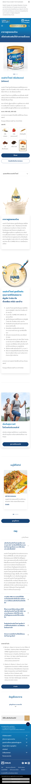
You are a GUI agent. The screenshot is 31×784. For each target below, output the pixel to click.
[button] (29, 26)
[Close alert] (29, 2)
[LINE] (29, 763)
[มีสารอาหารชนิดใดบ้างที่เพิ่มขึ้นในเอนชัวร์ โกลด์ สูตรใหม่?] (28, 635)
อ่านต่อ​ (7, 504)
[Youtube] (26, 763)
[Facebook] (23, 763)
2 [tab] (15, 74)
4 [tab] (17, 514)
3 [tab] (16, 514)
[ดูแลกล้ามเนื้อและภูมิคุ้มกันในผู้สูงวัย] (26, 742)
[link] (8, 726)
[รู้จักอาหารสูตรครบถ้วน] (26, 739)
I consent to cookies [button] (16, 781)
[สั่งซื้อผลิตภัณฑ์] (26, 752)
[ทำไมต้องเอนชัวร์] (26, 735)
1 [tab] (13, 514)
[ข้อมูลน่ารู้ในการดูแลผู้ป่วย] (26, 745)
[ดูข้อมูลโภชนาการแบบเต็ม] (15, 707)
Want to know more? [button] (16, 779)
